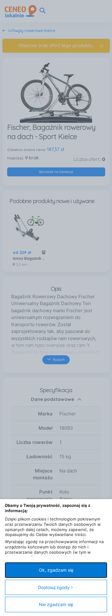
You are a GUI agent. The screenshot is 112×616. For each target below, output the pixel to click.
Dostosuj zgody (54, 587)
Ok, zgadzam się (56, 570)
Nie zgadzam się (56, 604)
